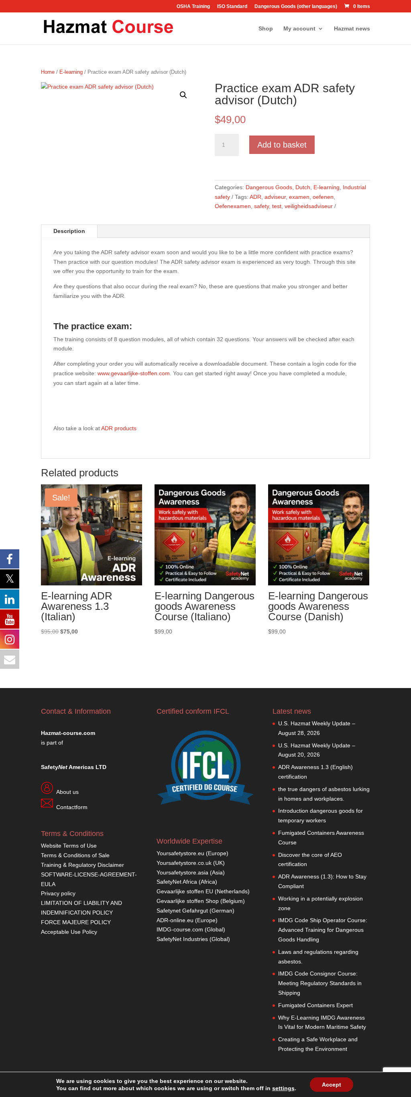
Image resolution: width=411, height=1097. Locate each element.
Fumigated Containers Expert (315, 1005)
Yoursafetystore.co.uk (184, 863)
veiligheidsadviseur (309, 206)
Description (69, 231)
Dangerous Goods (269, 187)
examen (299, 197)
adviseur (275, 197)
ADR (255, 197)
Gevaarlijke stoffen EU (186, 891)
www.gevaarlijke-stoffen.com (134, 373)
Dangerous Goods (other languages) (295, 6)
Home (48, 72)
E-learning (71, 72)
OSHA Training (193, 6)
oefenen (323, 197)
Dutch (302, 187)
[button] (183, 95)
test (276, 206)
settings (283, 1088)
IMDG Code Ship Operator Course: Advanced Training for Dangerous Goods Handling (322, 930)
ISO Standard (232, 6)
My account (299, 29)
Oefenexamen (233, 206)
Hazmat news (352, 29)
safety (261, 206)
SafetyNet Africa (177, 881)
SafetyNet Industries (182, 939)
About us (67, 792)
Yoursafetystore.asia (182, 872)
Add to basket (282, 144)
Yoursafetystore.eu (181, 853)
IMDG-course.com (180, 929)
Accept (331, 1084)
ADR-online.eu (175, 920)
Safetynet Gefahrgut (182, 910)
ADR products (118, 428)
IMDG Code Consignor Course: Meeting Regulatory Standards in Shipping (320, 983)
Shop (265, 29)
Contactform (71, 807)
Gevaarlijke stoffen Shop (188, 901)
